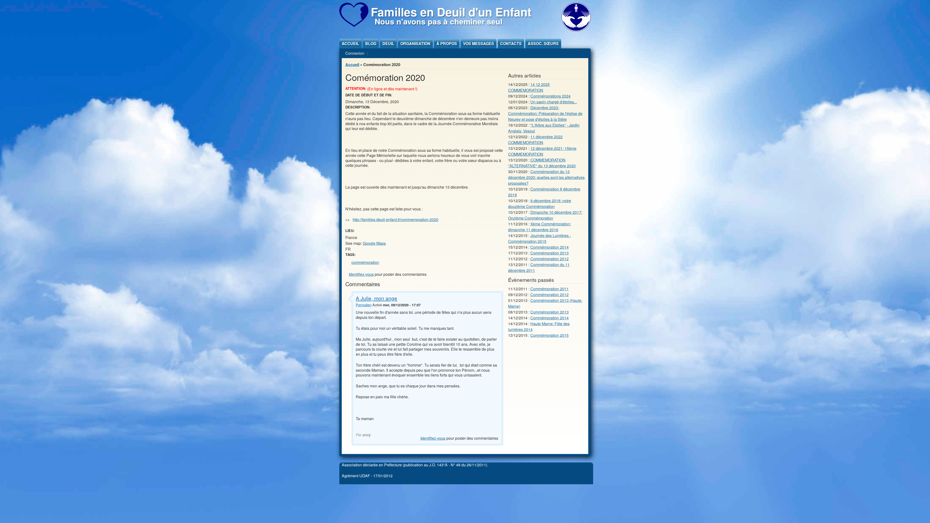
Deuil (388, 43)
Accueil (350, 43)
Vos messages (478, 43)
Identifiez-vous (361, 274)
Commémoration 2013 (549, 253)
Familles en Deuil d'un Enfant (451, 11)
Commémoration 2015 (549, 335)
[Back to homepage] (353, 25)
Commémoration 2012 (549, 259)
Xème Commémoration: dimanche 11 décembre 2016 (539, 226)
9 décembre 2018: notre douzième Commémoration (539, 203)
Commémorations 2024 (550, 96)
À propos (446, 43)
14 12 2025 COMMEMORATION (529, 87)
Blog (370, 43)
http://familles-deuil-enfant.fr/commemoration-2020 (395, 219)
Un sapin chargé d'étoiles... (553, 102)
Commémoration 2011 (549, 289)
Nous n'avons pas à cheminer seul (439, 21)
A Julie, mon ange (376, 298)
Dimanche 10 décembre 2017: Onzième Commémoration (545, 215)
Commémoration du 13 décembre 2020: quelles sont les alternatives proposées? (546, 177)
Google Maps (374, 243)
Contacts (511, 43)
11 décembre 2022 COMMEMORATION (535, 139)
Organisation (415, 43)
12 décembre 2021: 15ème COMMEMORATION (542, 151)
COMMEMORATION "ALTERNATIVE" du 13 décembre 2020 (542, 163)
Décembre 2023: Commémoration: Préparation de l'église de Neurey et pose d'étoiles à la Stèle (545, 113)
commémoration (365, 262)
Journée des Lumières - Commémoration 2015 (539, 238)
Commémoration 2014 (549, 247)
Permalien (364, 304)
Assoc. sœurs (543, 43)
